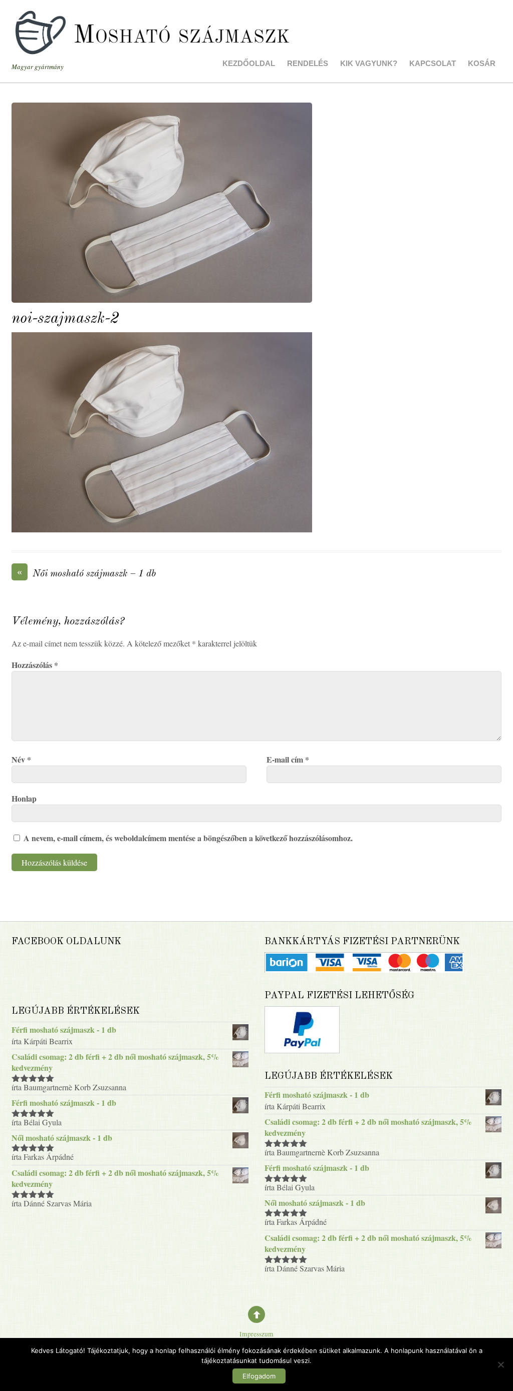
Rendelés (307, 63)
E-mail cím (288, 759)
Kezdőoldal (248, 63)
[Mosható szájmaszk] (154, 44)
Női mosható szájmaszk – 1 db (86, 573)
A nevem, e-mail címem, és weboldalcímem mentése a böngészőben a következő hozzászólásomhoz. (188, 838)
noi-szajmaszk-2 (65, 318)
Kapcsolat (432, 63)
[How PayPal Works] (302, 1050)
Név (21, 759)
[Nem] (500, 1364)
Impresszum (256, 1333)
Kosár (481, 63)
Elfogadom (259, 1376)
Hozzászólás (35, 664)
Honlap (24, 798)
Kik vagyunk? (368, 63)
